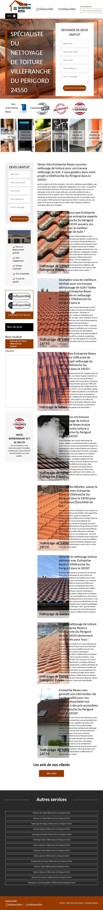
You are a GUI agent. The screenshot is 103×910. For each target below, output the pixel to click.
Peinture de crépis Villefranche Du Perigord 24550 (51, 813)
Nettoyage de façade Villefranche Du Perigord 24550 (51, 835)
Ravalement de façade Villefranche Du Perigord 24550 (51, 861)
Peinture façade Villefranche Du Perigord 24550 (51, 851)
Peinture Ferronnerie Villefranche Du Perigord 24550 (51, 878)
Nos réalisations (11, 106)
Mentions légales (91, 903)
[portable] (10, 296)
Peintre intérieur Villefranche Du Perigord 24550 (51, 845)
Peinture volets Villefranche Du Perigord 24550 (51, 867)
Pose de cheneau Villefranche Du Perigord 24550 (51, 829)
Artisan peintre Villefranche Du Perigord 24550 (51, 856)
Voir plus (51, 773)
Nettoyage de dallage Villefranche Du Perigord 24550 (51, 824)
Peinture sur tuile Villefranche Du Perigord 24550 (51, 819)
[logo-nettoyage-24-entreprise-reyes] (20, 6)
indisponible (45, 9)
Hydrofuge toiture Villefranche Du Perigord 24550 (51, 840)
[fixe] (10, 305)
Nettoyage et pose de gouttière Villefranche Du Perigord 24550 (51, 883)
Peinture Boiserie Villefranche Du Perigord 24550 (51, 872)
